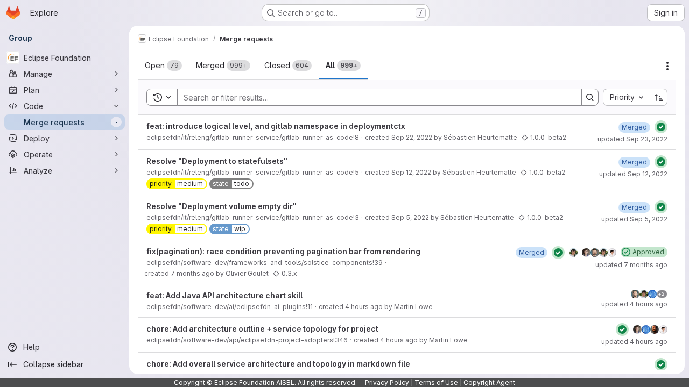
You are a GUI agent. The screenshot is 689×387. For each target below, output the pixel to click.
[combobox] (626, 97)
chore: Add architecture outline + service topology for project (262, 328)
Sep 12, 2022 (411, 172)
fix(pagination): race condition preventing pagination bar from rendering (283, 251)
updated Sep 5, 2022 (634, 219)
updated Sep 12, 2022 (633, 174)
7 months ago (192, 273)
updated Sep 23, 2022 (632, 139)
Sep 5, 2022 (410, 217)
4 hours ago (364, 307)
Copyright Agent (489, 382)
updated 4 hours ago (634, 304)
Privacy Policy (387, 382)
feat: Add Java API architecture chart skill (224, 295)
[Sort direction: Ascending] (658, 97)
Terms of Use (436, 382)
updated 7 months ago (631, 265)
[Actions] (667, 66)
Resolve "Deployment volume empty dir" (221, 206)
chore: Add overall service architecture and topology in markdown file (278, 363)
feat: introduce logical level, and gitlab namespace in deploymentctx (275, 126)
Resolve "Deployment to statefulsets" (216, 161)
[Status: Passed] (661, 126)
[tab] (163, 65)
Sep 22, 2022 (411, 137)
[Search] (590, 97)
